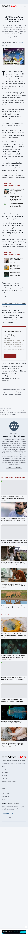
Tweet (4, 297)
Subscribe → (8, 813)
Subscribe (5, 1)
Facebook (11, 401)
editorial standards (4, 414)
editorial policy (16, 464)
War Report (5, 775)
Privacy (14, 824)
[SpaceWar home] (9, 6)
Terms (20, 824)
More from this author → (14, 467)
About (3, 788)
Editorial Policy (6, 794)
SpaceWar (5, 770)
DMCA (25, 824)
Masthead (5, 791)
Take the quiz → (10, 356)
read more (5, 381)
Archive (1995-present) (9, 781)
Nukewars (5, 772)
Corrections (5, 796)
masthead (14, 414)
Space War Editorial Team (10, 42)
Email (16, 401)
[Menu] (24, 6)
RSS (10, 816)
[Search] (21, 6)
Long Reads (5, 778)
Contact (4, 799)
